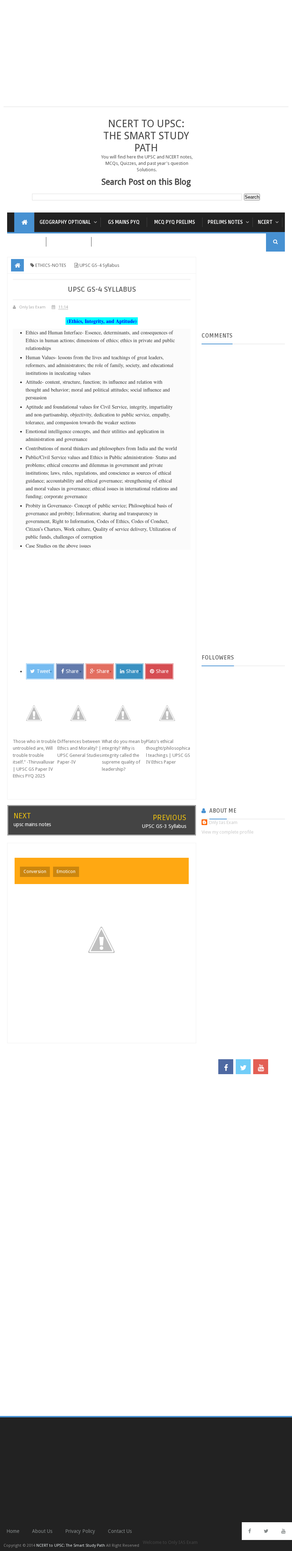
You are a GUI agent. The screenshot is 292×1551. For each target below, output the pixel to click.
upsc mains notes (32, 824)
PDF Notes (26, 242)
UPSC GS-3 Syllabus (164, 826)
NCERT (265, 222)
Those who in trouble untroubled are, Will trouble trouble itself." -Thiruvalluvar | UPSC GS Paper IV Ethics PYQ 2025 (34, 759)
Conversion (35, 871)
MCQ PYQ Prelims (174, 222)
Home (12, 1531)
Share (72, 671)
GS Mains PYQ (124, 222)
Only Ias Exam (223, 822)
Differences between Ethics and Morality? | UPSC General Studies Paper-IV (79, 752)
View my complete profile (228, 832)
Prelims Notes (225, 222)
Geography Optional (65, 222)
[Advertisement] (146, 57)
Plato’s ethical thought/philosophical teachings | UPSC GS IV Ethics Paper (168, 752)
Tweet (43, 671)
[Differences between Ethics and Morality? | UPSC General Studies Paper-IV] (79, 713)
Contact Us (120, 1531)
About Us (42, 1531)
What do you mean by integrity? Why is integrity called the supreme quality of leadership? (124, 755)
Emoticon (66, 871)
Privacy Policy (80, 1531)
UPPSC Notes (68, 242)
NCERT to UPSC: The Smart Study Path (146, 136)
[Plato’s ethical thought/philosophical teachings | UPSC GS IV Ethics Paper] (168, 713)
